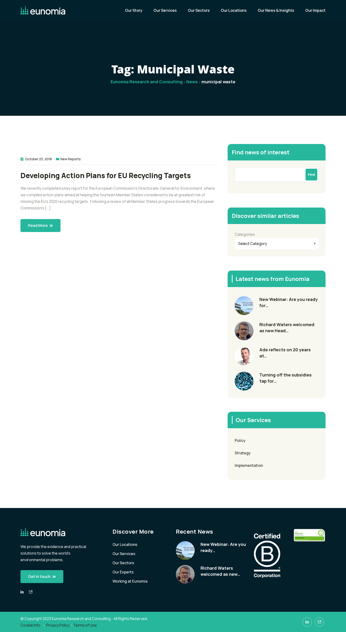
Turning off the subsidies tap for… (285, 378)
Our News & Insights (276, 10)
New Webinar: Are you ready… (223, 547)
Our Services (165, 10)
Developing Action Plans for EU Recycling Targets (105, 175)
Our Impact (315, 10)
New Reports (70, 159)
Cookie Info (30, 625)
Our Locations (234, 10)
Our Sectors (199, 10)
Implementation (249, 465)
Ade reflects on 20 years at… (285, 353)
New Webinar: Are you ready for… (288, 302)
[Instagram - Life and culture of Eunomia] (319, 622)
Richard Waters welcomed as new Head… (286, 327)
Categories (245, 234)
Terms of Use (85, 625)
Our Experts (123, 572)
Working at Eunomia (130, 581)
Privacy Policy (57, 625)
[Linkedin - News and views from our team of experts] (22, 592)
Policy (240, 440)
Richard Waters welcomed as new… (220, 571)
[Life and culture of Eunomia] (30, 592)
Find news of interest (261, 152)
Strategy (243, 453)
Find (311, 174)
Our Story (133, 10)
